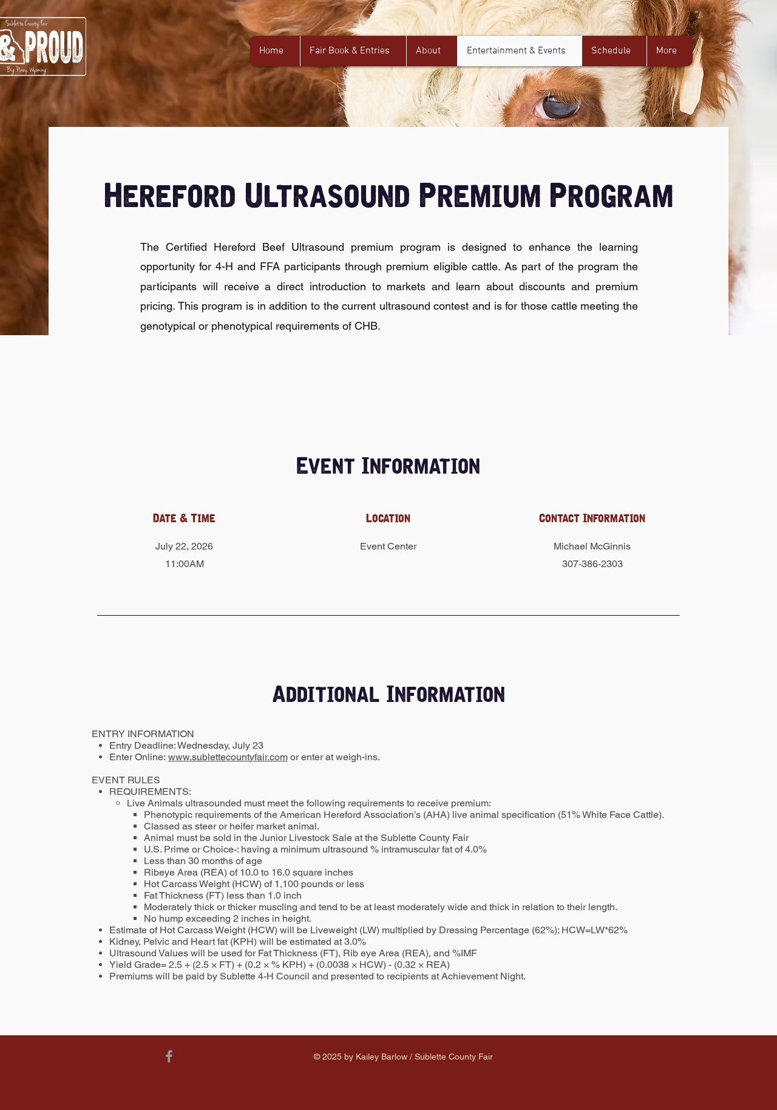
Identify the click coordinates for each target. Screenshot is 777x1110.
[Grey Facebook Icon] (169, 1056)
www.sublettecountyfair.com (228, 757)
